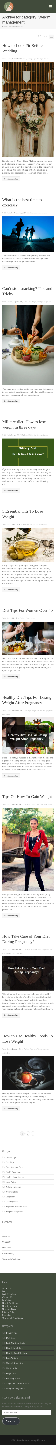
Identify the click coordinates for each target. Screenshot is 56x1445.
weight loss (47, 301)
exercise (44, 213)
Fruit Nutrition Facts (14, 1167)
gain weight (48, 804)
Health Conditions (37, 804)
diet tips (46, 58)
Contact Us (6, 1241)
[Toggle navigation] (50, 6)
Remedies (6, 1314)
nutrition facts (10, 953)
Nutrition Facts (9, 1309)
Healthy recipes (9, 1306)
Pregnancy (35, 710)
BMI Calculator (9, 1294)
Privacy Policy (8, 1253)
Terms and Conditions (11, 1259)
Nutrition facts (36, 949)
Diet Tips (40, 58)
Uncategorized (12, 1201)
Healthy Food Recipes (15, 1177)
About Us (6, 1236)
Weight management (34, 213)
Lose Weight (32, 301)
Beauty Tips (31, 58)
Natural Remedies (13, 1186)
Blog (4, 1291)
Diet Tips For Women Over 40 (27, 610)
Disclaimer (6, 1247)
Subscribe (11, 1421)
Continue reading (11, 178)
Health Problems (10, 1303)
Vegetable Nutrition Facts (16, 1206)
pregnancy (49, 710)
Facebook (7, 1222)
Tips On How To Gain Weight (27, 796)
